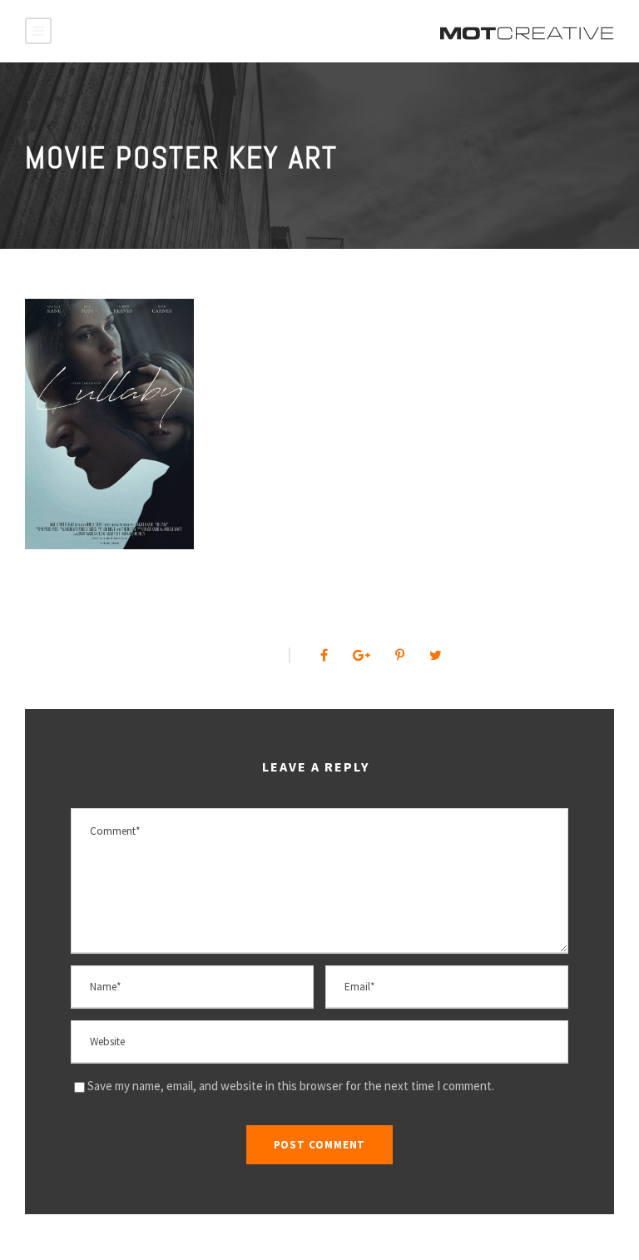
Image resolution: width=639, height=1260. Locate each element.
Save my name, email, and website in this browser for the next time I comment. (290, 1086)
